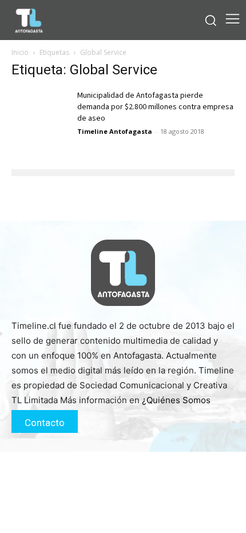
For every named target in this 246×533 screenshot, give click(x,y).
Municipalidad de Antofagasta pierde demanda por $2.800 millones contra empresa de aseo (155, 107)
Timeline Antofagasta (114, 131)
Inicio (20, 52)
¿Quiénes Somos (176, 400)
